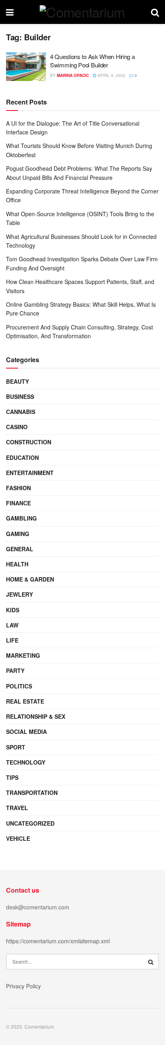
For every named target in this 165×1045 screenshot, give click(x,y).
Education (22, 457)
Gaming (17, 534)
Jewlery (19, 594)
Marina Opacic (73, 75)
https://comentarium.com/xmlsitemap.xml (58, 941)
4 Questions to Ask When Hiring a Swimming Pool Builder (92, 60)
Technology (25, 762)
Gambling (21, 518)
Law (12, 625)
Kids (12, 610)
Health (17, 564)
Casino (17, 427)
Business (20, 396)
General (19, 549)
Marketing (23, 655)
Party (15, 670)
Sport (15, 747)
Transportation (32, 793)
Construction (28, 442)
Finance (18, 503)
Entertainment (30, 473)
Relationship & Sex (35, 716)
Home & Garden (30, 579)
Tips (12, 777)
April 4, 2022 (111, 75)
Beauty (17, 381)
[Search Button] (151, 962)
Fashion (18, 488)
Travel (17, 808)
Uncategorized (30, 823)
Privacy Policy (23, 986)
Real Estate (25, 701)
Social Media (26, 731)
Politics (19, 686)
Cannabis (20, 412)
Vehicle (18, 838)
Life (12, 640)
